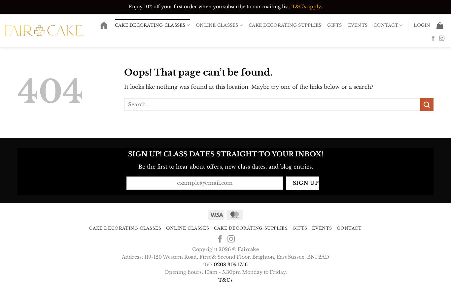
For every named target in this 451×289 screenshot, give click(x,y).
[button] (422, 25)
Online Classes (217, 25)
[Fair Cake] (44, 30)
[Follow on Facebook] (433, 39)
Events (358, 25)
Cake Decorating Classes (150, 25)
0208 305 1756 (231, 265)
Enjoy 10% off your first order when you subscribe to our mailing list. (209, 7)
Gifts (334, 25)
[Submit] (427, 104)
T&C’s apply (306, 7)
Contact (385, 25)
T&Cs (225, 280)
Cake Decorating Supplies (285, 25)
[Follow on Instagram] (441, 39)
